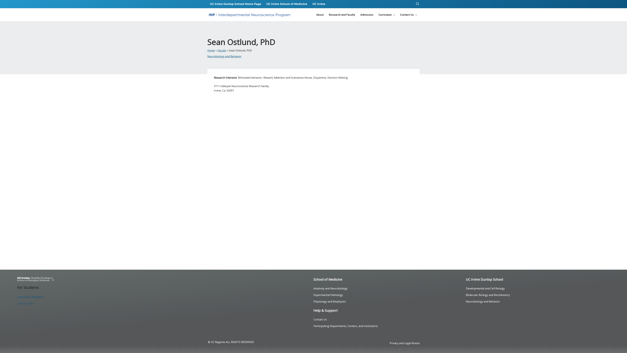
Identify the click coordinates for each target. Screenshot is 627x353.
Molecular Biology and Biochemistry (488, 295)
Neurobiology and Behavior (224, 56)
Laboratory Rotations (30, 297)
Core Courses (25, 303)
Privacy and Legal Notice (405, 343)
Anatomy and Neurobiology (330, 288)
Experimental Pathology (328, 295)
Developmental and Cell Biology (485, 288)
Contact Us (320, 319)
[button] (418, 4)
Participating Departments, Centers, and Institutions (346, 326)
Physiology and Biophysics (330, 301)
